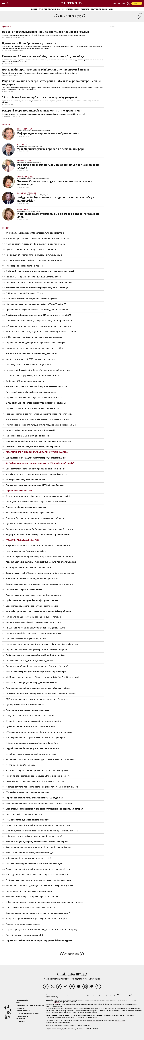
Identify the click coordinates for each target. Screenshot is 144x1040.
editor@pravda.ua (64, 1022)
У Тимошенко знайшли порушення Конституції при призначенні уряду (39, 732)
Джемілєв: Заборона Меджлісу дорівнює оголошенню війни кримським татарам (44, 809)
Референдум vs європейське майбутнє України (48, 133)
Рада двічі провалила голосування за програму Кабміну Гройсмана (38, 611)
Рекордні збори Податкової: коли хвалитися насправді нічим (42, 110)
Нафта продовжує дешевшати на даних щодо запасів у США (34, 348)
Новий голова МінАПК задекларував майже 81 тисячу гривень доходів (39, 885)
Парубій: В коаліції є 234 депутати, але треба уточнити (32, 748)
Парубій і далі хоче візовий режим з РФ (24, 935)
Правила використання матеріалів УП (30, 1005)
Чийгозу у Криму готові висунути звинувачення (28, 364)
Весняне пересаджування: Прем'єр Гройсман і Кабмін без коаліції (45, 31)
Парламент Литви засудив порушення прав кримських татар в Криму (39, 282)
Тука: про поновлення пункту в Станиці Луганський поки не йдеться (38, 847)
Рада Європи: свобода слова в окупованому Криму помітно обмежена (39, 803)
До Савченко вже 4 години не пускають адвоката (29, 660)
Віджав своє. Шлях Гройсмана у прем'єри (29, 43)
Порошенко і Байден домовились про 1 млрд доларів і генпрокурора (39, 940)
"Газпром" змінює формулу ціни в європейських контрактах (34, 375)
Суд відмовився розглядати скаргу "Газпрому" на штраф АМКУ (36, 458)
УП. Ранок (52, 9)
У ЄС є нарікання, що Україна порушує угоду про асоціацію (34, 337)
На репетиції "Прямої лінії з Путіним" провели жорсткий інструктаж (38, 370)
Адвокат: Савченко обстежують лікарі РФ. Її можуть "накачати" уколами (41, 562)
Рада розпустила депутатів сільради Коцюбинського (31, 682)
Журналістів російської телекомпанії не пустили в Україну (33, 721)
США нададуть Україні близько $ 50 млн (24, 293)
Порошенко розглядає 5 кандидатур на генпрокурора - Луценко (36, 650)
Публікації (43, 9)
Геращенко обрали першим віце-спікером (26, 507)
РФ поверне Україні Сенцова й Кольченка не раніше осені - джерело (38, 441)
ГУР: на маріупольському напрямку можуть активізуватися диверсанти (39, 556)
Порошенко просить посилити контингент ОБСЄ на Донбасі (34, 798)
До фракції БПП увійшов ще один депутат (25, 381)
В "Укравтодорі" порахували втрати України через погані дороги (37, 918)
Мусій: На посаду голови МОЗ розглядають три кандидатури (35, 233)
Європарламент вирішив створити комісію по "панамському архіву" (38, 913)
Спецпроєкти (95, 9)
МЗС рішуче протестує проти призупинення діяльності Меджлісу (36, 474)
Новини (34, 9)
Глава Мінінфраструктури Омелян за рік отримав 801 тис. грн (35, 781)
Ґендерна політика (23, 1011)
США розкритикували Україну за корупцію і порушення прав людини (39, 320)
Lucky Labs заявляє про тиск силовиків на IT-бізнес (30, 715)
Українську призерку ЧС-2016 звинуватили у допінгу (30, 359)
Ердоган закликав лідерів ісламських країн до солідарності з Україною (39, 584)
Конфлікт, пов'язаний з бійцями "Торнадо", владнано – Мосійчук (37, 288)
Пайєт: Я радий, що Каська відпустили (24, 814)
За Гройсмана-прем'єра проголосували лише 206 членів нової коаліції (40, 463)
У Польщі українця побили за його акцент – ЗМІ (29, 858)
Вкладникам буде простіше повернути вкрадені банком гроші (36, 403)
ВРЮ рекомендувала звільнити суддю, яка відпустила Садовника (37, 699)
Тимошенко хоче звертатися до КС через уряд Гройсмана (33, 896)
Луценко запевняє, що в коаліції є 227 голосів (27, 436)
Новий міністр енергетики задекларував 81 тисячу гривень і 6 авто (38, 776)
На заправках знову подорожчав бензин (25, 480)
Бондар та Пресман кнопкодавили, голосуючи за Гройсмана (35, 518)
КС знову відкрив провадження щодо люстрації (28, 567)
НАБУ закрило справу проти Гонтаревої (24, 266)
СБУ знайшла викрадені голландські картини (27, 792)
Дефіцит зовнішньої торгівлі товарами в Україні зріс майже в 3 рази (38, 825)
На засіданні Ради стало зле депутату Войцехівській (30, 430)
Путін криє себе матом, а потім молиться (25, 704)
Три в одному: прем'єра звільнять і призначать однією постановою (38, 419)
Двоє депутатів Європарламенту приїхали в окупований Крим (35, 469)
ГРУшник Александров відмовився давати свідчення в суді (34, 863)
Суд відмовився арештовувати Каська (24, 589)
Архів (111, 9)
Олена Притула (120, 1020)
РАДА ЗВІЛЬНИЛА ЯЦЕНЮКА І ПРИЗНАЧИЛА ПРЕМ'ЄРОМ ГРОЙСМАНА (37, 452)
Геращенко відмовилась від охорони (23, 924)
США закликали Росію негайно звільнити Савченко (30, 907)
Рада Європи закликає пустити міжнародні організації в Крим (35, 737)
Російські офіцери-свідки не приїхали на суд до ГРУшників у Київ (37, 770)
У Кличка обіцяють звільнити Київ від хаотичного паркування (35, 244)
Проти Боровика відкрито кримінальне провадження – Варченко (37, 309)
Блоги (104, 9)
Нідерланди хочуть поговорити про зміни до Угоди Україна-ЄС (36, 304)
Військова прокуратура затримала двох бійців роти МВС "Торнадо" (38, 238)
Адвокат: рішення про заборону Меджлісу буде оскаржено (33, 595)
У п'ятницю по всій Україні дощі (21, 765)
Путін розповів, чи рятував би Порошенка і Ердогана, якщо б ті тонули (39, 529)
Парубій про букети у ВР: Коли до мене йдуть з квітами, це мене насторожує (42, 929)
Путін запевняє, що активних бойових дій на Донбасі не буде (35, 655)
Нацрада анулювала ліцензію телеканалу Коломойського (33, 622)
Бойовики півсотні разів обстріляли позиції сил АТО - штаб (34, 836)
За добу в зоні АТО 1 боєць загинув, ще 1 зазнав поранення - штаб (38, 534)
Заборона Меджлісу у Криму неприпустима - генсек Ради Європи (37, 842)
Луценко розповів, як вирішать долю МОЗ (26, 639)
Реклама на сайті (22, 1000)
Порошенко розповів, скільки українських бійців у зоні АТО (34, 397)
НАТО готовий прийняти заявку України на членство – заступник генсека (41, 693)
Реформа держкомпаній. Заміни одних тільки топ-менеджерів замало (58, 166)
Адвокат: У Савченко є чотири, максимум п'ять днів (30, 852)
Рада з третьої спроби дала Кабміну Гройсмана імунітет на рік (36, 671)
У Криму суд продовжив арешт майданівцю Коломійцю (32, 743)
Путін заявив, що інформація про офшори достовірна (32, 600)
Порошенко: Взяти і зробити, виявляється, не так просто (33, 408)
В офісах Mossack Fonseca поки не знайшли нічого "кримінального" (38, 545)
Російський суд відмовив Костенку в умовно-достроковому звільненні (40, 271)
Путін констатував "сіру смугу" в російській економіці (31, 523)
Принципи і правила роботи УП (27, 1013)
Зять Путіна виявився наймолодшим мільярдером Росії (32, 578)
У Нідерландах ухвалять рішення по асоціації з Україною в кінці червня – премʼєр (44, 902)
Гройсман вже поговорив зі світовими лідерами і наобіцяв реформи (38, 880)
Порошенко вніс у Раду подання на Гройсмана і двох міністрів (35, 342)
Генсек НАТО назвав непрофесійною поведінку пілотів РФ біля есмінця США (42, 644)
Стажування (20, 1019)
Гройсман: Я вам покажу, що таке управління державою (33, 447)
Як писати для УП (22, 1016)
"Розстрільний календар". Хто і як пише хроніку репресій (39, 97)
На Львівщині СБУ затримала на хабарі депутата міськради (34, 255)
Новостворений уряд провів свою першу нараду (29, 891)
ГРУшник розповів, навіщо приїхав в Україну (27, 820)
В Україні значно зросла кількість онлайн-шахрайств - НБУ (34, 260)
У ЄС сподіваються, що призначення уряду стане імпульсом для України (40, 759)
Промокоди (20, 1021)
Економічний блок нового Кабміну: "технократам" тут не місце (43, 56)
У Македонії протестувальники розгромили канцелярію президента (38, 326)
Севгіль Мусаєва (93, 1020)
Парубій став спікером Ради (19, 490)
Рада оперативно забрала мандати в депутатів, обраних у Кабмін (38, 688)
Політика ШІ (20, 1008)
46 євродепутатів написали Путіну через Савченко (30, 512)
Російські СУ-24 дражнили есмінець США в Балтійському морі (34, 277)
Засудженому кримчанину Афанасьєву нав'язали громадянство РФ (38, 496)
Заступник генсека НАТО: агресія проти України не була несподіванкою (40, 573)
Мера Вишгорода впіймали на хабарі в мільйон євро (31, 754)
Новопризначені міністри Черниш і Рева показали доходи (33, 633)
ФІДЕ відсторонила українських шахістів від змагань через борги (37, 874)
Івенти (76, 9)
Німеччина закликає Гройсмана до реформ (26, 551)
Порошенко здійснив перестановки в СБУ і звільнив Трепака (35, 485)
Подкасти (85, 9)
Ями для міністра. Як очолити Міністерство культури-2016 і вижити (46, 69)
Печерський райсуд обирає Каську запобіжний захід (31, 392)
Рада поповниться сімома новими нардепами (27, 710)
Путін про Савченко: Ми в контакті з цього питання (30, 726)
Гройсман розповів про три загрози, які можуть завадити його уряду (39, 414)
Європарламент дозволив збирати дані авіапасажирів (32, 606)
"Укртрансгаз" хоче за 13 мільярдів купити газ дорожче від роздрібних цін (41, 425)
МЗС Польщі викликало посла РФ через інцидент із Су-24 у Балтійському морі (42, 677)
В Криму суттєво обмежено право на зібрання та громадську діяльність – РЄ (42, 831)
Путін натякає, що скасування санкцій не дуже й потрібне (33, 617)
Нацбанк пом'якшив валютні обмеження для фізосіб (31, 353)
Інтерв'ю (69, 9)
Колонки (60, 9)
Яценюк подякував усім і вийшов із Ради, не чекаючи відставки (36, 386)
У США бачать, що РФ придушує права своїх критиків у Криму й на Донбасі (41, 331)
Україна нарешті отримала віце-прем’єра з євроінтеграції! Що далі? (58, 215)
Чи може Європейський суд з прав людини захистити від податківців (54, 183)
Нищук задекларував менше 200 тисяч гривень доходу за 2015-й (36, 628)
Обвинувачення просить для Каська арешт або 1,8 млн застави (36, 501)
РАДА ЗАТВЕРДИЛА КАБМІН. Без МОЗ (22, 540)
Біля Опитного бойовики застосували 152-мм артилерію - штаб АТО (38, 315)
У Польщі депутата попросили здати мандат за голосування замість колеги (42, 787)
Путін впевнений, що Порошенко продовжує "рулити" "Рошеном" (37, 666)
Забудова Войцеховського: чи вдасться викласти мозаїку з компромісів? (55, 199)
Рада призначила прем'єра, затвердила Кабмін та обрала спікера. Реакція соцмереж (51, 82)
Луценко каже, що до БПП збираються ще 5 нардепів (31, 249)
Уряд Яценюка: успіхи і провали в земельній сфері (50, 149)
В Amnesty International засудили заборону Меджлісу (31, 298)
